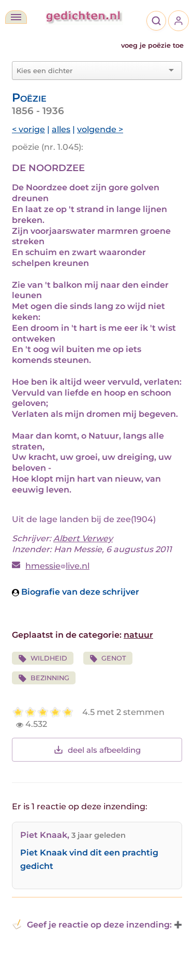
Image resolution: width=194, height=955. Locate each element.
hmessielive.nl (57, 566)
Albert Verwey (83, 538)
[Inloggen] (178, 20)
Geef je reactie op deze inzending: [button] (99, 925)
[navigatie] (16, 17)
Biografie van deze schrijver (79, 592)
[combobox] (91, 70)
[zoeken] (156, 21)
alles (61, 129)
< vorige (28, 129)
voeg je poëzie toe (152, 45)
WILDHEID (49, 658)
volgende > (100, 129)
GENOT (113, 658)
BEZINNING (50, 678)
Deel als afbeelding (104, 750)
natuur (138, 635)
